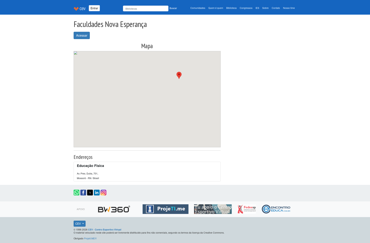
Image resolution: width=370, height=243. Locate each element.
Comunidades (197, 7)
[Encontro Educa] (276, 208)
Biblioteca (231, 7)
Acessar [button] (81, 35)
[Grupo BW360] (114, 208)
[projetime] (166, 208)
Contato (276, 7)
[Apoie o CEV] (213, 208)
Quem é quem (215, 7)
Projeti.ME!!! (90, 238)
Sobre (265, 7)
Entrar (94, 8)
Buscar (173, 8)
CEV (78, 223)
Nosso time (289, 7)
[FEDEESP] (247, 208)
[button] (179, 75)
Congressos (246, 7)
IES (257, 7)
